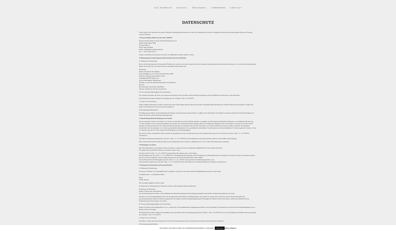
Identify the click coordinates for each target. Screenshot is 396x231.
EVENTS (182, 8)
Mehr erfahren (230, 228)
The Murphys (163, 8)
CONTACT (236, 8)
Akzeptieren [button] (219, 228)
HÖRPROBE (218, 8)
